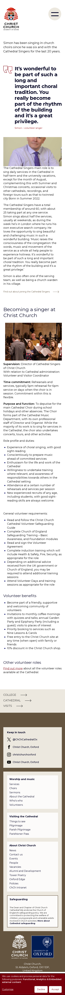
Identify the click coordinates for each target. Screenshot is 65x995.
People (13, 862)
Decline (41, 989)
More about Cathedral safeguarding (30, 922)
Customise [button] (7, 989)
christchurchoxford (24, 754)
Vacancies (15, 866)
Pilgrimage (16, 825)
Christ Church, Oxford (26, 747)
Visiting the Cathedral (23, 816)
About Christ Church (22, 845)
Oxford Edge (17, 879)
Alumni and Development (25, 871)
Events (13, 858)
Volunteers (16, 804)
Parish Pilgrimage (20, 829)
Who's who (16, 800)
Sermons (14, 792)
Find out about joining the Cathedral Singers (26, 291)
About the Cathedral (21, 796)
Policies (13, 883)
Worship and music (22, 779)
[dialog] (32, 984)
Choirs (13, 788)
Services (14, 784)
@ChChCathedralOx (25, 739)
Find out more (13, 668)
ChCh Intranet (18, 887)
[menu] (54, 14)
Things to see (17, 821)
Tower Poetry (17, 875)
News (12, 850)
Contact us (16, 854)
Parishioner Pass (19, 833)
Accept (55, 989)
